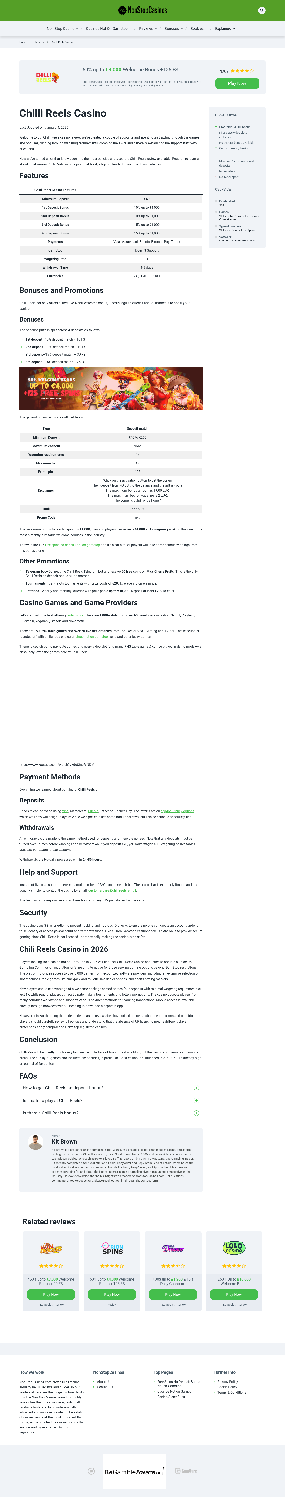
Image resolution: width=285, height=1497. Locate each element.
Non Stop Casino (60, 28)
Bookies (197, 28)
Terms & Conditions (231, 1392)
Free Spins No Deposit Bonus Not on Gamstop (178, 1384)
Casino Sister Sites (171, 1397)
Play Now (237, 83)
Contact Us (105, 1387)
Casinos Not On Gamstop (107, 28)
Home (22, 42)
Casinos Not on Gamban (175, 1391)
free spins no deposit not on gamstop (72, 545)
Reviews (146, 28)
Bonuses (172, 28)
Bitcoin (93, 811)
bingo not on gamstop (91, 637)
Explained (223, 28)
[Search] (262, 10)
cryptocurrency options (177, 811)
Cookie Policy (227, 1387)
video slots (75, 615)
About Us (103, 1382)
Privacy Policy (227, 1382)
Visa (65, 811)
